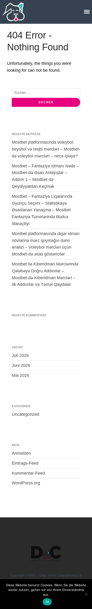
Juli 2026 (20, 355)
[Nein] (86, 594)
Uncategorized (25, 414)
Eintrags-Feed (25, 463)
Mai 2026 (20, 375)
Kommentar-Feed (28, 473)
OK (47, 602)
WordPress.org (26, 483)
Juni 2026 (21, 365)
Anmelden (21, 453)
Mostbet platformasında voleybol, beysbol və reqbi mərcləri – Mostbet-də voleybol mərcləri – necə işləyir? (46, 149)
